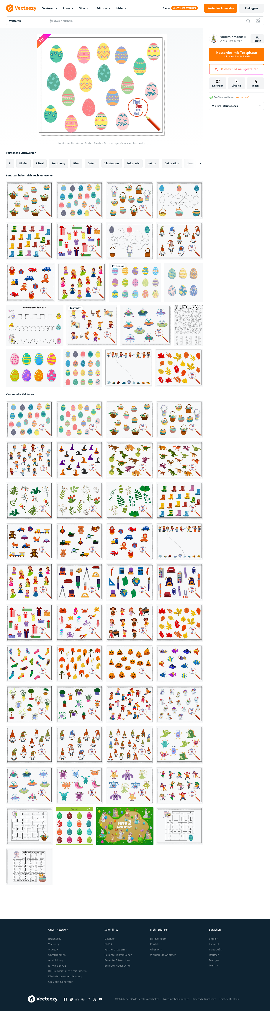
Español (214, 944)
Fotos (66, 8)
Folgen (257, 40)
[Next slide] (197, 163)
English (213, 938)
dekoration (172, 163)
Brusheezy (54, 938)
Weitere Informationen (225, 106)
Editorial (102, 8)
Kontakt (155, 944)
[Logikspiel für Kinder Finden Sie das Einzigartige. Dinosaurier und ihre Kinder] (129, 460)
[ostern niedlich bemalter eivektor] (135, 282)
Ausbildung (55, 960)
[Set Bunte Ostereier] (33, 368)
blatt (76, 163)
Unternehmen (57, 955)
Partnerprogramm (115, 949)
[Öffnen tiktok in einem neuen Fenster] (88, 999)
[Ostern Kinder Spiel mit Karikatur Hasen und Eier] (124, 826)
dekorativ (133, 163)
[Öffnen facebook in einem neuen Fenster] (65, 999)
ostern (92, 163)
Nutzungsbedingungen (176, 999)
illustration (111, 163)
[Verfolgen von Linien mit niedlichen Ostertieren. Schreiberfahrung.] (34, 325)
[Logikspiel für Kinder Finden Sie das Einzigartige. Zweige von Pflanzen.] (29, 501)
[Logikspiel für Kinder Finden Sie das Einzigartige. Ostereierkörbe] (29, 200)
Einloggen (251, 8)
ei (10, 163)
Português (215, 949)
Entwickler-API (57, 965)
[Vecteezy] (21, 8)
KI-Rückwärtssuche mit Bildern (67, 971)
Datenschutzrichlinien (204, 999)
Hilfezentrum (158, 938)
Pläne (166, 8)
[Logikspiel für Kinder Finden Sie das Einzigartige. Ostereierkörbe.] (129, 200)
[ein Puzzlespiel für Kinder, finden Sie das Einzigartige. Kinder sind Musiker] (129, 623)
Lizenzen (109, 938)
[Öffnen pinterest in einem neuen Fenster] (82, 999)
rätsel (40, 163)
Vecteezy (53, 944)
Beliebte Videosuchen (117, 965)
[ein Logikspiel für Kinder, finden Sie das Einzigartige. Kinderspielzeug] (30, 282)
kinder (23, 163)
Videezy (53, 949)
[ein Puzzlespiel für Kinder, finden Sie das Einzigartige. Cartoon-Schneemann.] (179, 704)
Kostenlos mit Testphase (236, 54)
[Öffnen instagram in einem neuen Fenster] (71, 999)
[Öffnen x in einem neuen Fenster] (94, 999)
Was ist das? (242, 97)
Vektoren (48, 8)
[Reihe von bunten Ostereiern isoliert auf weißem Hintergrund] (183, 282)
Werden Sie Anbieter (163, 955)
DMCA (108, 944)
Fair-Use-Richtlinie (229, 999)
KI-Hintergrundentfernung (65, 976)
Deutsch (214, 955)
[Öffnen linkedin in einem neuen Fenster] (77, 999)
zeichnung (58, 163)
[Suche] (248, 21)
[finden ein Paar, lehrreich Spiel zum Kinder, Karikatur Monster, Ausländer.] (145, 325)
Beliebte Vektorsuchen (118, 955)
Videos (83, 8)
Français (214, 960)
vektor (152, 163)
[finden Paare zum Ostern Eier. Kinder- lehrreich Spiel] (74, 826)
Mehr (119, 8)
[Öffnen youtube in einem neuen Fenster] (100, 999)
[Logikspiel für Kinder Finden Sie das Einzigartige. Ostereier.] (79, 200)
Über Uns (156, 949)
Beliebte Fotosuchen (117, 960)
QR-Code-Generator (60, 982)
